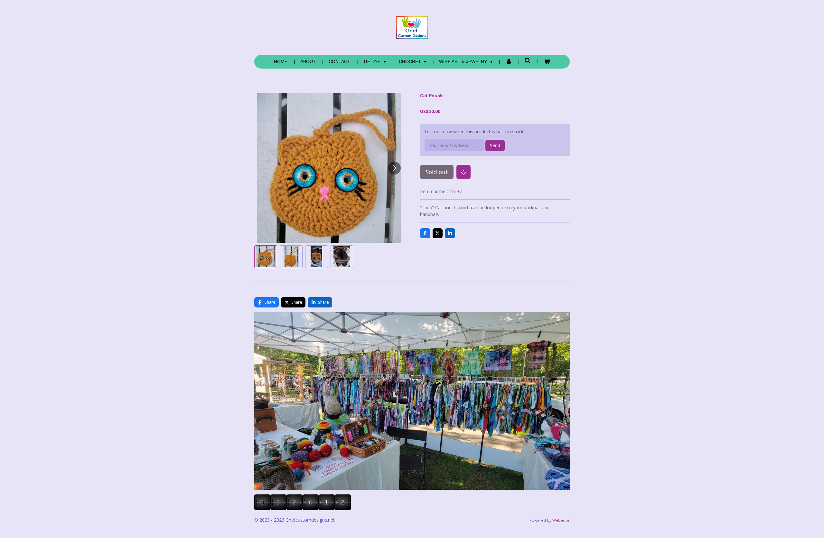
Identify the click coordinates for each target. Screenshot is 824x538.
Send (495, 145)
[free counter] (302, 508)
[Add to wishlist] (463, 172)
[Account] (508, 61)
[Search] (528, 61)
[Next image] (394, 168)
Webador (561, 520)
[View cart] (547, 61)
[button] (265, 256)
